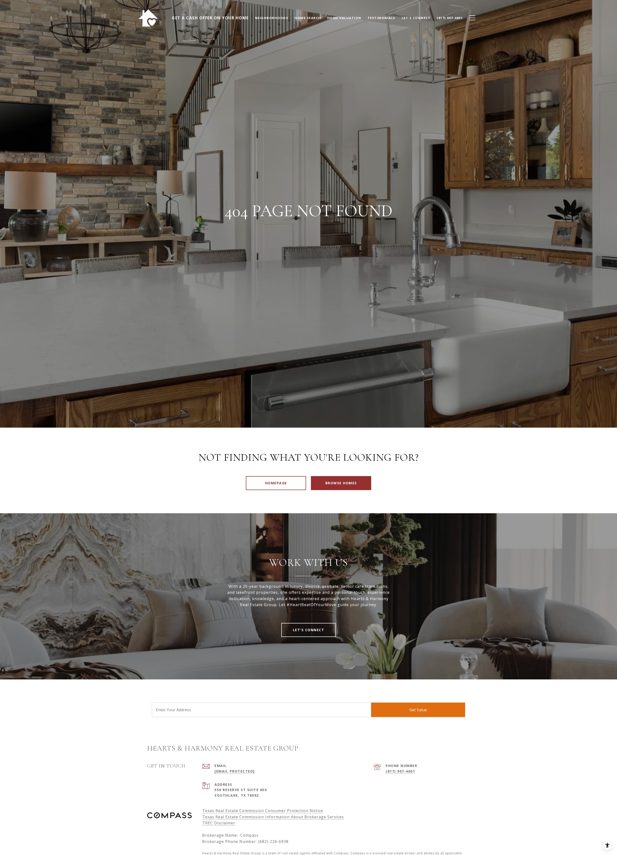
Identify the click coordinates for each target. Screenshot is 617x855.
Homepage (276, 483)
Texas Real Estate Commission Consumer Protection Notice (262, 810)
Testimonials (382, 18)
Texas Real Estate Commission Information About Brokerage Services (273, 817)
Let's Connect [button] (308, 630)
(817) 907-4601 (400, 771)
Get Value (418, 709)
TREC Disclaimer (218, 823)
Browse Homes (341, 483)
